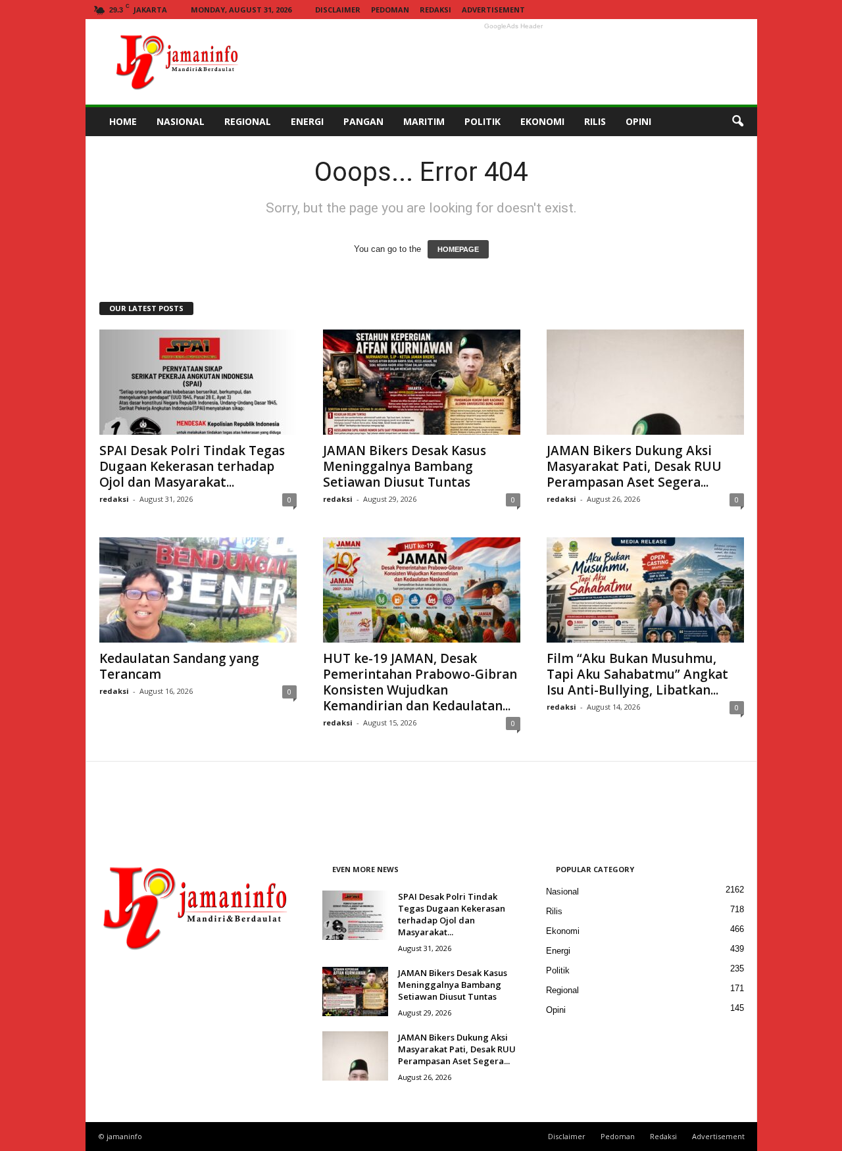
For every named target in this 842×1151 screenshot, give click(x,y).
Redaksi (435, 9)
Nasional (562, 891)
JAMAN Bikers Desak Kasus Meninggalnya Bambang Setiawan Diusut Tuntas (404, 466)
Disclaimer (337, 9)
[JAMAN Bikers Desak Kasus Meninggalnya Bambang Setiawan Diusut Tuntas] (421, 382)
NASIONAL (181, 121)
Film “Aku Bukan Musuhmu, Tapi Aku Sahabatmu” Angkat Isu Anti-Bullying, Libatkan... (637, 674)
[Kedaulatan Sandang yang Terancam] (198, 590)
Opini (556, 1010)
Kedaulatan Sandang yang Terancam (179, 666)
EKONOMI (542, 121)
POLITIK (482, 121)
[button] (737, 121)
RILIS (595, 121)
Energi (558, 951)
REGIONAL (247, 121)
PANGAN (363, 121)
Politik (558, 970)
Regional (562, 990)
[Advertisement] (513, 61)
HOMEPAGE (458, 249)
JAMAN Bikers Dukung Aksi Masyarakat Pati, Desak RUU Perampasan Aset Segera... (634, 466)
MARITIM (424, 121)
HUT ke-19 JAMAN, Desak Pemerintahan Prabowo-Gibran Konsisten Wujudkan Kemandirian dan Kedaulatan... (420, 682)
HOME (123, 121)
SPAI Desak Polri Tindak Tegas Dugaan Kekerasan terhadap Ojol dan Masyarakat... (192, 466)
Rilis (554, 911)
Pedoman (390, 9)
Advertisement (493, 9)
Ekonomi (563, 931)
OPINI (638, 121)
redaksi (114, 499)
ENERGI (307, 121)
